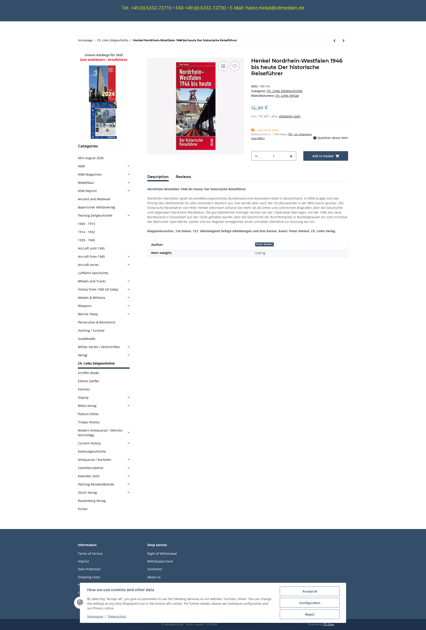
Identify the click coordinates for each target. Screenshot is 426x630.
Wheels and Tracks (92, 281)
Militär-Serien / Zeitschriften (99, 347)
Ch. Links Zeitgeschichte (284, 91)
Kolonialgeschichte (92, 451)
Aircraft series (88, 265)
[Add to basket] (150, 55)
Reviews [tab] (183, 177)
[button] (104, 166)
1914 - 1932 (86, 232)
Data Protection (89, 569)
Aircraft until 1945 (91, 248)
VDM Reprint (87, 191)
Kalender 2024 (88, 476)
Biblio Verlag (87, 406)
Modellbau (86, 182)
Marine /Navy (88, 314)
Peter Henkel (264, 244)
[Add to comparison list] (223, 66)
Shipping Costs (89, 577)
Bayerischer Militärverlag (96, 207)
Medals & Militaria (91, 297)
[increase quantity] (291, 155)
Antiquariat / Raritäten (94, 460)
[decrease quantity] (256, 155)
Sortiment (154, 569)
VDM (81, 166)
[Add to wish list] (235, 66)
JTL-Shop (328, 624)
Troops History (88, 422)
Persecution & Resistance (96, 322)
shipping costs (289, 116)
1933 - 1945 (86, 240)
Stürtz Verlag (87, 492)
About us (154, 577)
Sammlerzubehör (91, 468)
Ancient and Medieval (94, 199)
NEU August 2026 (91, 158)
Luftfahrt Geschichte (93, 273)
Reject (309, 614)
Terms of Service (90, 553)
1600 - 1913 (86, 224)
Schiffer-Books (88, 373)
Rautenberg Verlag (92, 501)
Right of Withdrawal (162, 553)
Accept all (309, 591)
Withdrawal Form (160, 561)
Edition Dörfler (88, 381)
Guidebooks (86, 339)
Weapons (85, 306)
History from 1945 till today (98, 289)
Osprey (83, 397)
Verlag (82, 355)
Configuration (309, 603)
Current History (89, 443)
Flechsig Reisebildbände (96, 484)
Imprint (83, 561)
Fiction (83, 509)
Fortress (84, 389)
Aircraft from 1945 (91, 256)
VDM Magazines (90, 174)
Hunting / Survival (91, 330)
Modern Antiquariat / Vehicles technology (100, 432)
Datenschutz (117, 616)
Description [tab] (158, 177)
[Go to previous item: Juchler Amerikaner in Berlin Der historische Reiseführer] (334, 40)
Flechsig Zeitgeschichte (95, 215)
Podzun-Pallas (88, 414)
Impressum (95, 616)
